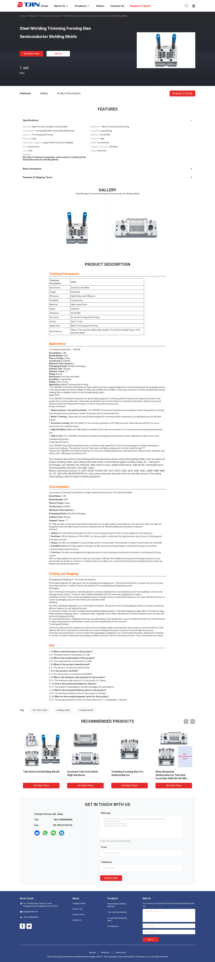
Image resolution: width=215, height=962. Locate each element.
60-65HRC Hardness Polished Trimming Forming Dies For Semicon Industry (129, 775)
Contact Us (76, 920)
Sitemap (92, 952)
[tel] (69, 833)
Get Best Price (31, 53)
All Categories (113, 926)
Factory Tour (77, 909)
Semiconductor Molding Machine (117, 905)
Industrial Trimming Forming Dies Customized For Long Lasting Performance (40, 775)
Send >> (150, 940)
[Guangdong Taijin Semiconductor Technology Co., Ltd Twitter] (29, 926)
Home (22, 16)
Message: (106, 813)
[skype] (61, 833)
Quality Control (78, 915)
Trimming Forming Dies (50, 16)
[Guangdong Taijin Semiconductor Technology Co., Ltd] (28, 4)
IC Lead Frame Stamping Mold (117, 919)
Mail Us (58, 53)
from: (104, 847)
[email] (37, 833)
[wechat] (53, 833)
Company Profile (78, 903)
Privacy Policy (120, 952)
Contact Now (111, 878)
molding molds (63, 710)
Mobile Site (105, 952)
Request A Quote (182, 93)
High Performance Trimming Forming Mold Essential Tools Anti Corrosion (173, 775)
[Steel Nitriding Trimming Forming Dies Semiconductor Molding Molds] (166, 50)
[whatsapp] (45, 833)
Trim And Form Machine (117, 912)
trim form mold (40, 710)
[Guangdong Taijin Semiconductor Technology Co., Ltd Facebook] (22, 926)
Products (32, 16)
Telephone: (106, 862)
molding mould (86, 710)
